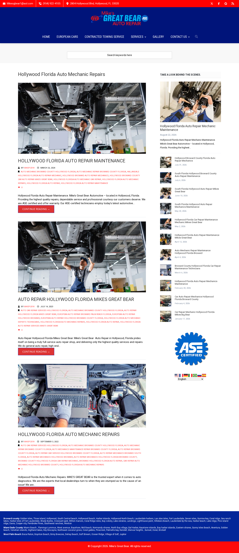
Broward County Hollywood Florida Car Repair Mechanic (48, 461)
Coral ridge (214, 518)
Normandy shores (101, 527)
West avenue (63, 527)
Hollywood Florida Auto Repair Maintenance (71, 160)
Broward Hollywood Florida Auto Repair (100, 461)
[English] (177, 375)
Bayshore (75, 527)
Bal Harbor (133, 527)
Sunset (148, 530)
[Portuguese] (195, 375)
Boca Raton (27, 534)
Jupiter (123, 534)
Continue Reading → (36, 209)
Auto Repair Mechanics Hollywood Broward (50, 457)
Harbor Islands (103, 518)
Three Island (39, 518)
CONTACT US (179, 36)
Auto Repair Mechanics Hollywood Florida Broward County (105, 457)
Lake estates (119, 521)
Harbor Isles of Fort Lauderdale (24, 521)
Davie (12, 523)
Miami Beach (30, 527)
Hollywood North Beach (122, 518)
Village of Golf (112, 534)
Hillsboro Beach (161, 521)
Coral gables (89, 530)
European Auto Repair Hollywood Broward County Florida (72, 318)
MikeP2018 (29, 168)
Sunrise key (202, 518)
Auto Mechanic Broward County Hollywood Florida (48, 172)
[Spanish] (204, 375)
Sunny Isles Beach (201, 527)
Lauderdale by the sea (181, 521)
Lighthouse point (145, 521)
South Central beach (67, 518)
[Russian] (199, 375)
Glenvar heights (135, 530)
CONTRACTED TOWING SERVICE (104, 36)
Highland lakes (35, 530)
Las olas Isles (161, 518)
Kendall (123, 530)
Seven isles (190, 518)
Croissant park (61, 521)
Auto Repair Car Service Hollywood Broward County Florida (67, 453)
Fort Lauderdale (176, 518)
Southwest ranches (53, 523)
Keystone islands (147, 527)
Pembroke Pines (35, 523)
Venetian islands (18, 530)
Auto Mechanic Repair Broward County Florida (101, 172)
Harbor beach (199, 521)
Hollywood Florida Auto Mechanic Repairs (62, 322)
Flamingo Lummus (47, 527)
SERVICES (137, 36)
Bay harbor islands (166, 527)
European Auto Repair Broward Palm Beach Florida (84, 314)
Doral (155, 530)
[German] (186, 375)
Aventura (215, 527)
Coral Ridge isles (92, 521)
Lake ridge (212, 521)
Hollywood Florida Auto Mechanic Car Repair (77, 179)
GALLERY (158, 36)
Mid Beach (86, 527)
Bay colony (107, 521)
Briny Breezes (57, 534)
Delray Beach (71, 534)
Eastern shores (183, 527)
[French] (181, 375)
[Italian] (190, 375)
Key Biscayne (50, 530)
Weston (68, 523)
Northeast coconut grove (70, 530)
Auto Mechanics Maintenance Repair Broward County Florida (84, 449)
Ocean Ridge (98, 534)
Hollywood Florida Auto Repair (43, 183)
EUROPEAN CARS (67, 36)
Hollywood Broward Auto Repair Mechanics (85, 175)
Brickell (162, 530)
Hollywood (52, 518)
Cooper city (21, 523)
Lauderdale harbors (144, 518)
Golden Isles (26, 518)
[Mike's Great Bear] (119, 18)
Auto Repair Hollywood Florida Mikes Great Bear (76, 299)
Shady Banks (46, 521)
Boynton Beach (41, 534)
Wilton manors (76, 521)
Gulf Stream (84, 534)
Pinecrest (100, 530)
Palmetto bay (112, 530)
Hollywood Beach (86, 518)
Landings (131, 521)
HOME (46, 36)
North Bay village (119, 527)
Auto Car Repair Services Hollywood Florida (44, 310)
